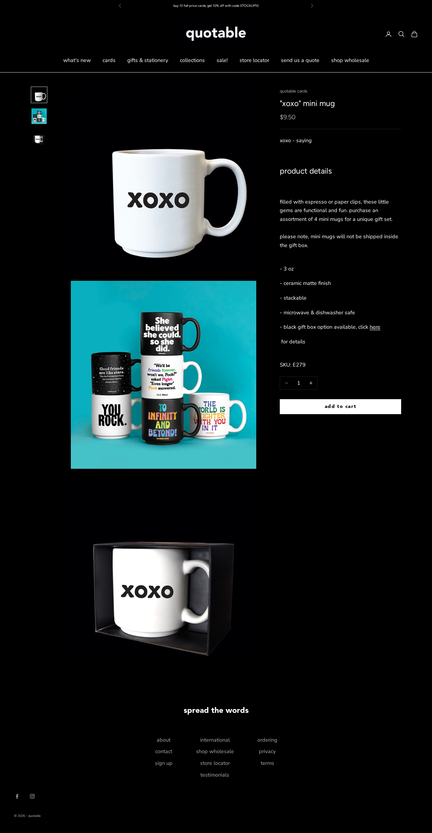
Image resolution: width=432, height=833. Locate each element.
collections (192, 60)
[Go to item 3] (39, 137)
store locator (254, 60)
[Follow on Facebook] (17, 796)
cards (109, 60)
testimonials (214, 774)
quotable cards (293, 91)
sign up (164, 763)
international (215, 739)
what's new (77, 60)
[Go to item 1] (39, 95)
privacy (267, 751)
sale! (222, 60)
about (163, 739)
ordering (267, 739)
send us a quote (300, 60)
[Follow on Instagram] (32, 796)
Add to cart (340, 406)
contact (163, 751)
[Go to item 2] (39, 116)
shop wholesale (350, 60)
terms (267, 763)
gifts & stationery (147, 60)
